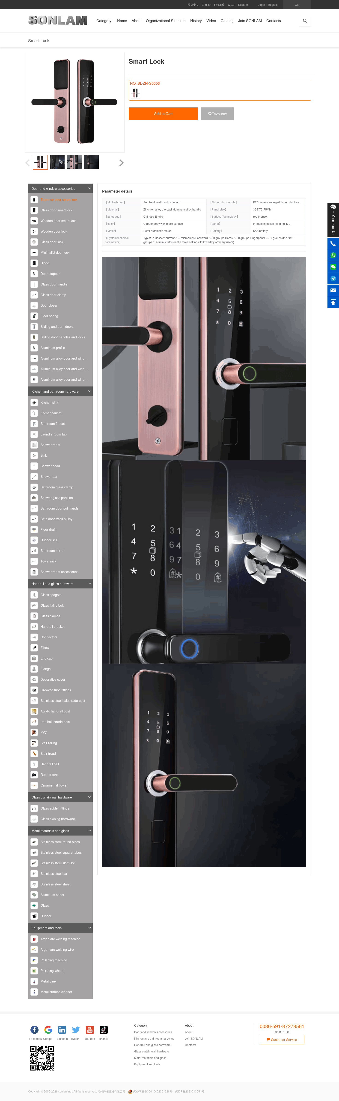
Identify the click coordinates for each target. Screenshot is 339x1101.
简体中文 (193, 4)
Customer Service (283, 1039)
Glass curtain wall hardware (52, 797)
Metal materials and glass (50, 830)
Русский (219, 4)
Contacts (190, 1045)
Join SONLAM (194, 1038)
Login (261, 4)
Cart (297, 4)
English (206, 4)
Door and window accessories (53, 188)
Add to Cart (163, 113)
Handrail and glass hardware (53, 583)
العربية (231, 4)
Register (273, 4)
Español (243, 4)
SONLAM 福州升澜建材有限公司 (57, 21)
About (188, 1032)
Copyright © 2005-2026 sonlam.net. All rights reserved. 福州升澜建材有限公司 (76, 1091)
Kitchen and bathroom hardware (55, 391)
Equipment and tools (47, 927)
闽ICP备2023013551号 (189, 1091)
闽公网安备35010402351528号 (153, 1091)
